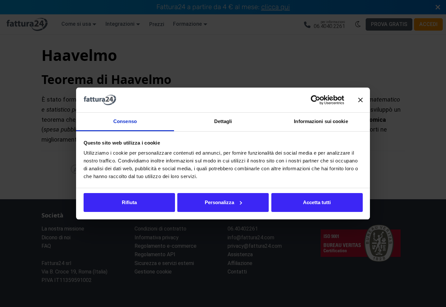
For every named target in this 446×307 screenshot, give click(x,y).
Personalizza (219, 202)
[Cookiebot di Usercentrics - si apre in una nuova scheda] (315, 100)
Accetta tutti (317, 202)
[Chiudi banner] (360, 100)
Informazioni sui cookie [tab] (321, 121)
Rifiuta (129, 202)
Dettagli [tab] (223, 121)
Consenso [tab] (125, 121)
